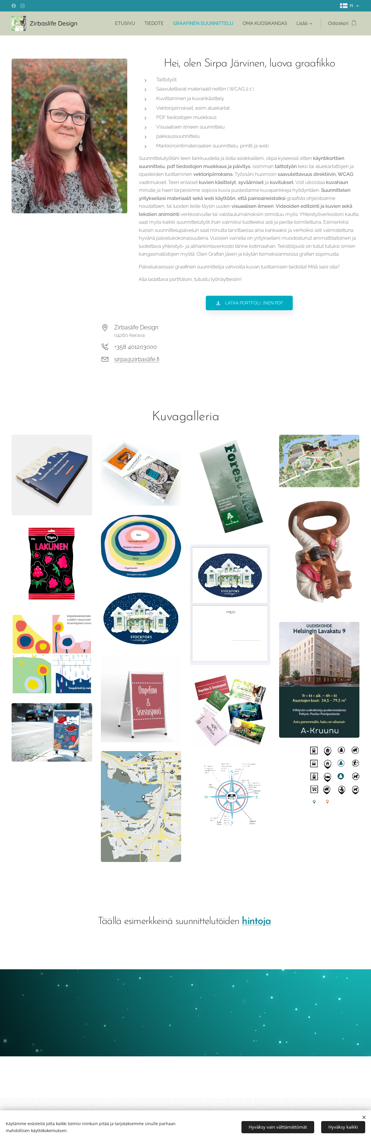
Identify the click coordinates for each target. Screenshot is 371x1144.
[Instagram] (22, 6)
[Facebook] (13, 6)
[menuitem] (127, 23)
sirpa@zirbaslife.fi (136, 359)
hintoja (256, 921)
